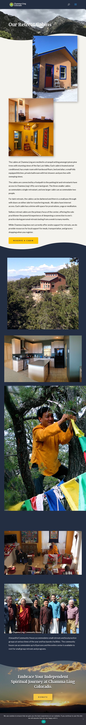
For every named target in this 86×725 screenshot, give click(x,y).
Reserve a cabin (23, 240)
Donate (43, 697)
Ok (44, 722)
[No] (83, 719)
